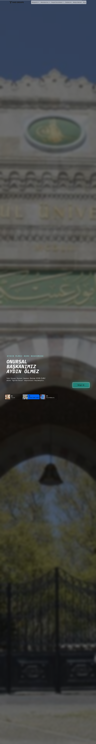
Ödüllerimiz (68, 2)
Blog (84, 2)
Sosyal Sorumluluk (56, 2)
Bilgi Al (81, 385)
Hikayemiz (35, 2)
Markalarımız (44, 2)
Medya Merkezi (77, 2)
